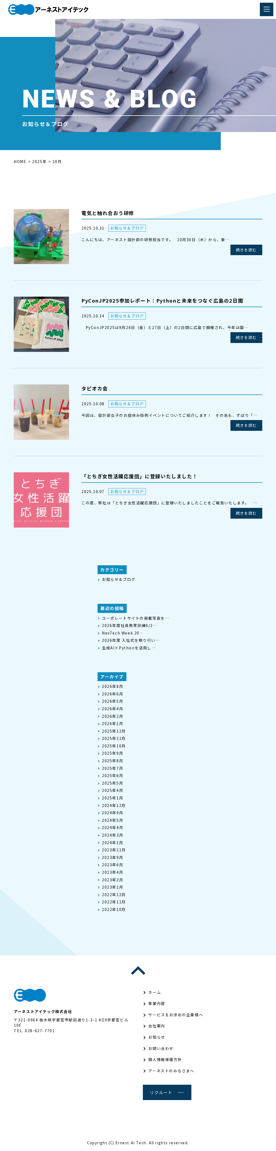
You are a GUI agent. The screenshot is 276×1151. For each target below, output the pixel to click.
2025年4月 (112, 790)
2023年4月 (112, 872)
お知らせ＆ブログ (127, 228)
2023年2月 (112, 879)
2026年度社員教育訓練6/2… (129, 625)
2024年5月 (112, 820)
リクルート (161, 1092)
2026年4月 (112, 708)
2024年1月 (112, 842)
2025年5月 (112, 783)
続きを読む (246, 249)
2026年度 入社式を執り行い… (131, 640)
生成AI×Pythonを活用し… (129, 647)
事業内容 (156, 1003)
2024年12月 (114, 805)
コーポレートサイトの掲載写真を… (135, 618)
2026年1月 (112, 723)
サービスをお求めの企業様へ (175, 1014)
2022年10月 (114, 909)
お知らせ (156, 1037)
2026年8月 (112, 686)
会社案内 (156, 1025)
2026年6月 (112, 693)
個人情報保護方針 (165, 1059)
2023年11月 (114, 849)
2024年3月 (112, 835)
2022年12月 (114, 894)
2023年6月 (112, 864)
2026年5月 (112, 701)
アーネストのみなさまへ (171, 1070)
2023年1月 (112, 887)
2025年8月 (112, 760)
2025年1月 (112, 797)
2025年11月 (114, 738)
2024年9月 (112, 812)
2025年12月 (114, 731)
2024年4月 (112, 827)
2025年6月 (112, 775)
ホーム (154, 992)
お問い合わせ (161, 1048)
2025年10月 (114, 745)
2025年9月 (112, 753)
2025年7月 (112, 768)
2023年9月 (112, 857)
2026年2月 (112, 716)
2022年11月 (114, 901)
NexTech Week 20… (123, 633)
